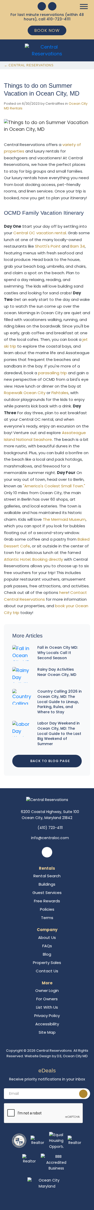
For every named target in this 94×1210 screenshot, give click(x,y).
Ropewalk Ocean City (24, 392)
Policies (47, 909)
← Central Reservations (29, 65)
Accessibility (47, 1024)
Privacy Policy (47, 1015)
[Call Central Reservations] (52, 6)
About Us (47, 937)
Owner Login (47, 990)
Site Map (47, 1032)
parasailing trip (52, 373)
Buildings (47, 884)
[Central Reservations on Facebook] (42, 6)
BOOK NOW (47, 30)
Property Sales (47, 962)
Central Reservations (54, 1050)
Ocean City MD (75, 1056)
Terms (47, 917)
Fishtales (59, 392)
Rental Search (47, 876)
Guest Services (47, 892)
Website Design (38, 1056)
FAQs (47, 946)
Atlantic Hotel (17, 559)
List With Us (47, 1007)
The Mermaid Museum (64, 519)
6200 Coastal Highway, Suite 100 (50, 814)
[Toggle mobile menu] (84, 6)
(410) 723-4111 (50, 827)
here (63, 592)
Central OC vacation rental (39, 233)
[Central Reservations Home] (47, 50)
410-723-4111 (58, 19)
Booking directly (47, 559)
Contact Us (47, 971)
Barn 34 (77, 246)
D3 (59, 1056)
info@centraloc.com (50, 837)
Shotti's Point (48, 246)
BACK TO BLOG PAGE (49, 760)
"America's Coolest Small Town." (54, 486)
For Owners (47, 999)
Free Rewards (47, 901)
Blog (47, 954)
